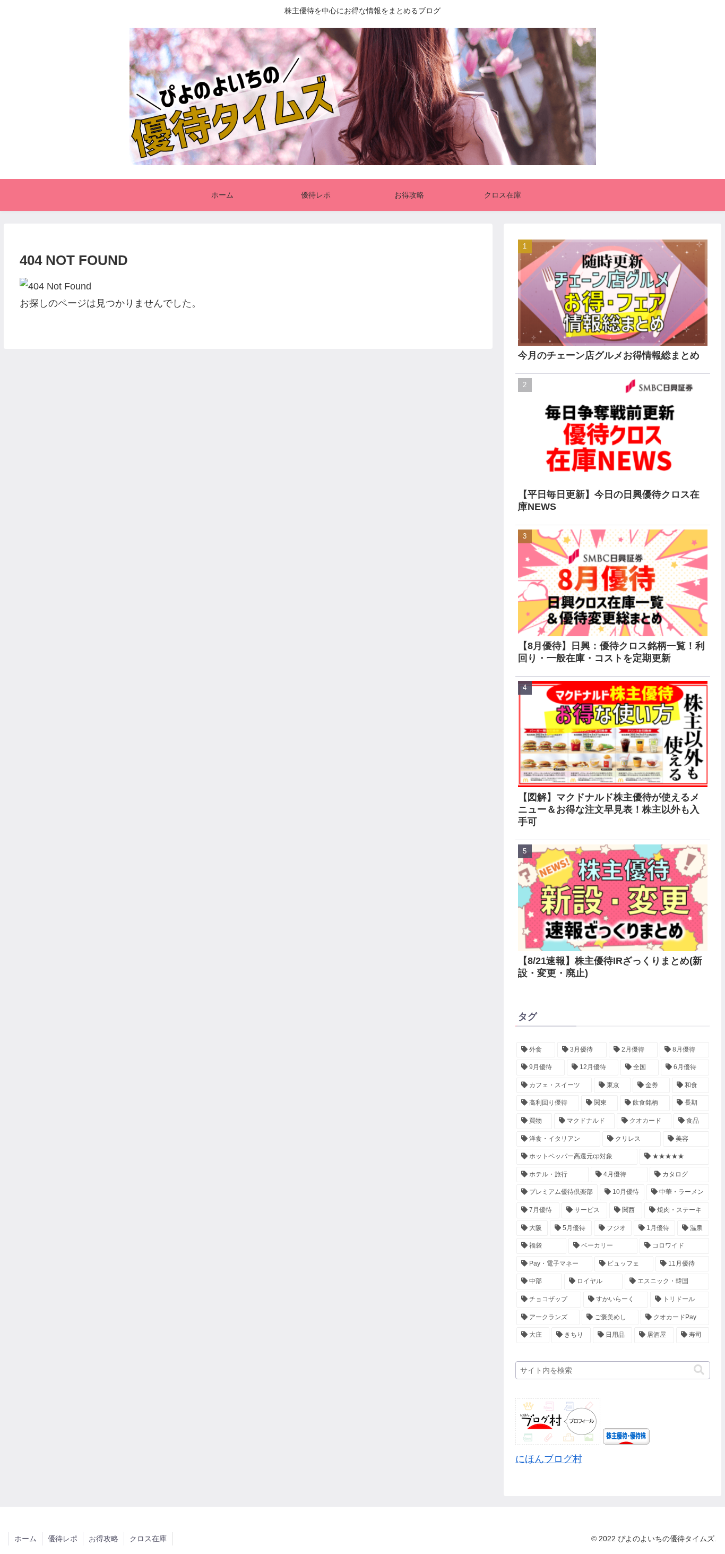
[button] (699, 1370)
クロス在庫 (148, 1538)
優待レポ (62, 1538)
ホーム (25, 1538)
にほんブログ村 (548, 1459)
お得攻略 (103, 1538)
